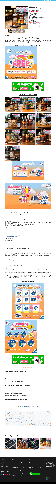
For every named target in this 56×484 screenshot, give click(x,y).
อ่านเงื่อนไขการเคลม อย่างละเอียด (11, 236)
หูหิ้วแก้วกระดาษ (14, 475)
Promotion (24, 2)
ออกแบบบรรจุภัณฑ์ (22, 464)
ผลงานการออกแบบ (39, 467)
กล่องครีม (13, 464)
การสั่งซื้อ (40, 2)
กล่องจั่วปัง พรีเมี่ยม (14, 468)
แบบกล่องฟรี (36, 2)
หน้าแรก (21, 2)
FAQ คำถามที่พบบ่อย (31, 468)
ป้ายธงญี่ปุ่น (13, 472)
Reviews (31, 2)
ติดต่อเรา (47, 2)
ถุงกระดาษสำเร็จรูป (22, 473)
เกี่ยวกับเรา (38, 463)
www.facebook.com (30, 429)
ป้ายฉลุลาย (21, 470)
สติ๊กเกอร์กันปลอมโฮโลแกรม (23, 465)
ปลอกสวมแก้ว (21, 475)
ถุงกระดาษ (13, 473)
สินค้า (28, 2)
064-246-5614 (39, 23)
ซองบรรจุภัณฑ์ (21, 472)
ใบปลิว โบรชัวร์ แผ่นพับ (15, 467)
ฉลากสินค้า (33, 25)
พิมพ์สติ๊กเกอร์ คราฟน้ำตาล (41, 26)
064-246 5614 (29, 428)
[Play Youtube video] (28, 196)
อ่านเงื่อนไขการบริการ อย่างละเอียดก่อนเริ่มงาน (12, 235)
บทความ (44, 2)
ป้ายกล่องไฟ (13, 470)
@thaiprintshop (30, 426)
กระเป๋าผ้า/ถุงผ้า (21, 468)
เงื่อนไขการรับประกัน (31, 466)
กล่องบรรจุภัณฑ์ (14, 462)
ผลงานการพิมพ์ (38, 466)
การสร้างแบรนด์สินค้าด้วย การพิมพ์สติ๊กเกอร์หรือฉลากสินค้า (31, 431)
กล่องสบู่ (21, 462)
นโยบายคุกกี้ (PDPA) (31, 467)
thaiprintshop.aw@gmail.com (28, 427)
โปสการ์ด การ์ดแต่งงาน (22, 467)
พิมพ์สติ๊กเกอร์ (35, 26)
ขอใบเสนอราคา (30, 463)
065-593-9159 (34, 23)
